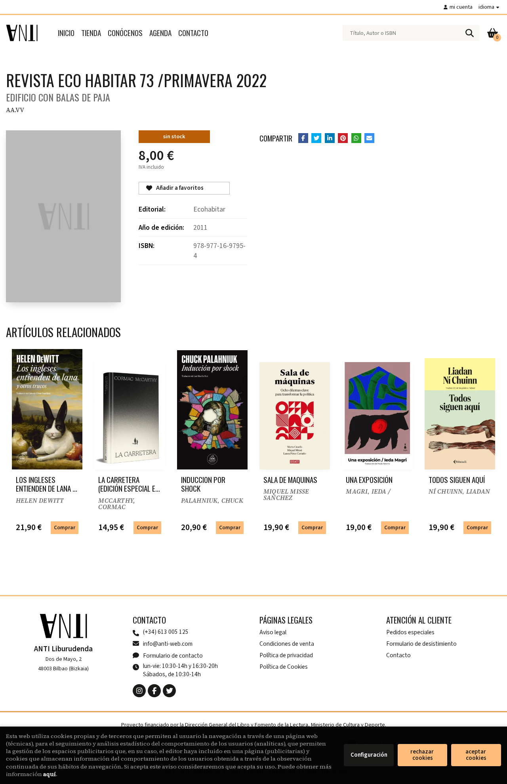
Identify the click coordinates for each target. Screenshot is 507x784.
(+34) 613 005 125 (166, 632)
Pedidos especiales (410, 632)
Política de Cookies (283, 666)
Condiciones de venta (286, 643)
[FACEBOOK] (154, 690)
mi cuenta (461, 7)
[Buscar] (469, 33)
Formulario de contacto (173, 655)
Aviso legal (272, 632)
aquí (49, 774)
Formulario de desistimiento (421, 643)
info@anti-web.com (168, 643)
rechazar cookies (422, 755)
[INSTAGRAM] (139, 690)
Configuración (369, 755)
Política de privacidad (286, 655)
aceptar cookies (476, 755)
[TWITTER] (169, 690)
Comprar (64, 527)
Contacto (398, 655)
